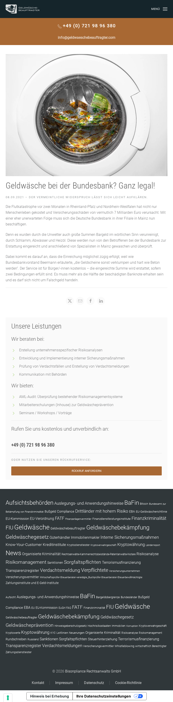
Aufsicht (11, 597)
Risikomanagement (26, 562)
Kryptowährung (131, 544)
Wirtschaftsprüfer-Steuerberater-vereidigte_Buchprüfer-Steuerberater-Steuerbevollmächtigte (91, 577)
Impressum (64, 683)
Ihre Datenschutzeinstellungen (103, 696)
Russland (33, 639)
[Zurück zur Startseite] (22, 9)
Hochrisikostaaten (99, 625)
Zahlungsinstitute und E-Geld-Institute (32, 583)
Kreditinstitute (54, 544)
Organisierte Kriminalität (41, 554)
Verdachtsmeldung (60, 570)
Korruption (132, 626)
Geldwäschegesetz (27, 537)
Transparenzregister (22, 570)
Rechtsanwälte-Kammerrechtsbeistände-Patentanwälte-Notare (98, 554)
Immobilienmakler (85, 537)
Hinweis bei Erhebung (49, 696)
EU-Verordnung (42, 519)
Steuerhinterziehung (102, 639)
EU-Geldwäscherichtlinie (151, 511)
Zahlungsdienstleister (19, 652)
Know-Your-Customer (24, 544)
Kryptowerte (13, 632)
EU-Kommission (17, 519)
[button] (159, 9)
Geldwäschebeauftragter (67, 528)
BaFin (131, 502)
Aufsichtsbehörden (29, 502)
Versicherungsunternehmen (124, 571)
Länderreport (153, 545)
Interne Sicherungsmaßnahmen (129, 537)
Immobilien (118, 625)
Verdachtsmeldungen (62, 645)
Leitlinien (62, 632)
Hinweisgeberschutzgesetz (71, 625)
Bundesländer (129, 597)
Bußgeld (50, 511)
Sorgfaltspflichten (82, 562)
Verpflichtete (94, 570)
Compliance (65, 511)
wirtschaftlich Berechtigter (150, 646)
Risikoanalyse (148, 554)
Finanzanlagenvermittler (78, 519)
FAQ (68, 607)
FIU (9, 528)
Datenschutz (94, 683)
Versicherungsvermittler (22, 577)
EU (33, 607)
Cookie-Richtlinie (128, 683)
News (13, 553)
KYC (53, 632)
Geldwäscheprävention (30, 625)
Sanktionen (55, 562)
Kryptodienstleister (78, 545)
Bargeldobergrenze (108, 597)
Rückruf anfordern (86, 471)
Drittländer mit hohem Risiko (101, 511)
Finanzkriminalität (149, 518)
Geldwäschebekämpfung (117, 527)
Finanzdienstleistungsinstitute (111, 518)
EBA (132, 511)
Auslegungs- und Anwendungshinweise (88, 503)
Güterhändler (60, 537)
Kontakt (38, 683)
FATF (59, 518)
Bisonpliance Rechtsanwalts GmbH (93, 671)
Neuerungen (76, 632)
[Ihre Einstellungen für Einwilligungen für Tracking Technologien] (8, 697)
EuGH (62, 607)
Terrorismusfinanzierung (121, 562)
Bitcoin (144, 503)
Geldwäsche (32, 527)
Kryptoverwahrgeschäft (103, 545)
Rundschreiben (16, 639)
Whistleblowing (124, 646)
